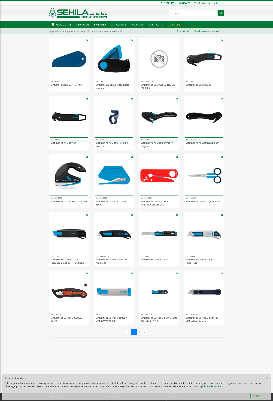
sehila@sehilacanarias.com (210, 3)
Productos (63, 24)
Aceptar (256, 395)
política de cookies (212, 386)
